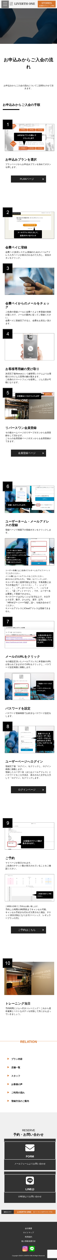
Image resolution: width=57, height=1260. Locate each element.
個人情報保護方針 (28, 1241)
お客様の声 (16, 1084)
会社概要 (28, 1228)
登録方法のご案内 (20, 1101)
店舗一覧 (15, 1067)
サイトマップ (28, 1233)
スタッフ (15, 1076)
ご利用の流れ (18, 1092)
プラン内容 (16, 1059)
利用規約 (28, 1237)
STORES (46, 4)
